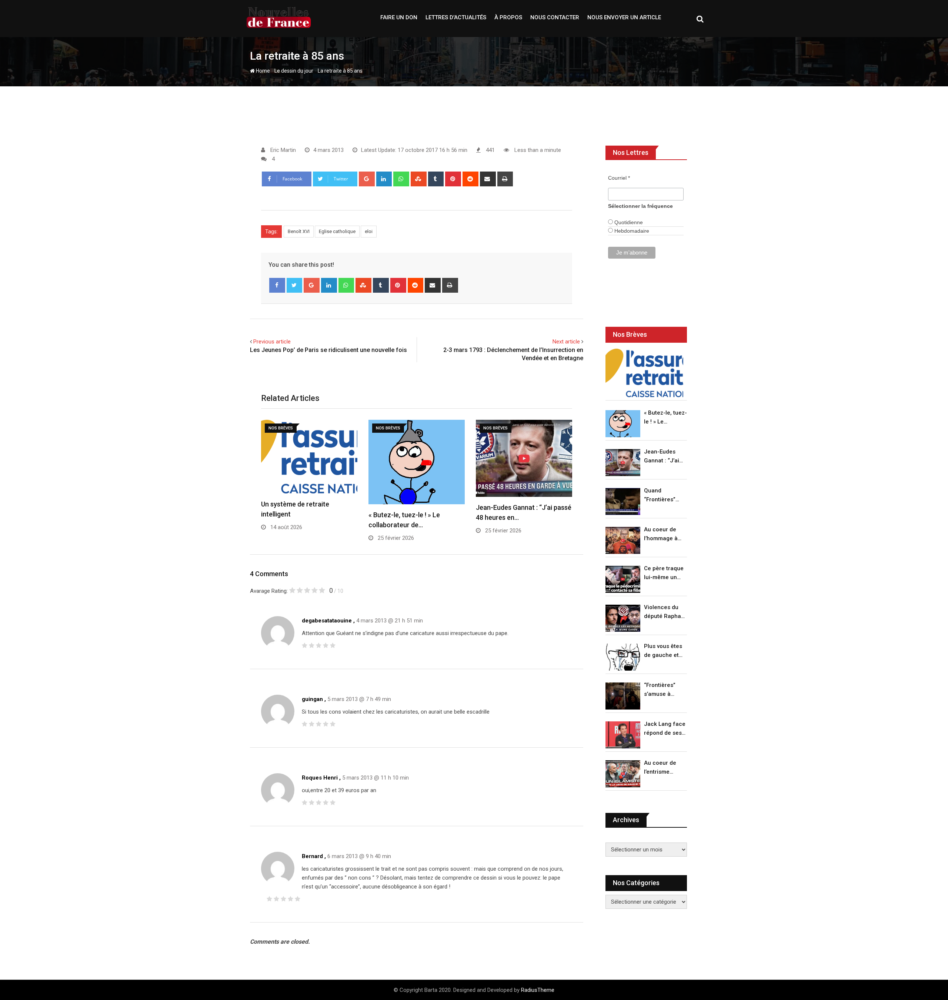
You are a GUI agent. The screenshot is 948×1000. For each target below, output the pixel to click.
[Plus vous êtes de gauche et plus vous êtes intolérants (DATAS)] (622, 657)
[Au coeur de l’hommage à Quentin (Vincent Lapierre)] (622, 540)
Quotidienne (628, 222)
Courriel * (619, 178)
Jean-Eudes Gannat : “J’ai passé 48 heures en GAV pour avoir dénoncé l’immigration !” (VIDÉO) (663, 456)
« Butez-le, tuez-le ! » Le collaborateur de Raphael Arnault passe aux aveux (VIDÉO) (665, 417)
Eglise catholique (337, 231)
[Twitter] (295, 285)
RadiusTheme (537, 990)
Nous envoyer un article (624, 17)
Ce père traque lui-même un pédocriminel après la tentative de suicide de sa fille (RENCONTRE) (664, 573)
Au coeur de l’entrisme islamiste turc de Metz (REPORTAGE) (662, 768)
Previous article (272, 341)
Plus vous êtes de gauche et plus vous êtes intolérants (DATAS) (663, 651)
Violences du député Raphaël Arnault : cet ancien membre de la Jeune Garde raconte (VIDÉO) (665, 612)
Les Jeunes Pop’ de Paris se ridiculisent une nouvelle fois (328, 349)
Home (262, 71)
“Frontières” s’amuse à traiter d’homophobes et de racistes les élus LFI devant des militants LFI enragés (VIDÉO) (663, 690)
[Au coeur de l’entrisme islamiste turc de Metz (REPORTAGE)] (622, 773)
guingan (312, 699)
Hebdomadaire (631, 231)
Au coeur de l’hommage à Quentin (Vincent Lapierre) (661, 534)
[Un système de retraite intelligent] (644, 373)
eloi (369, 231)
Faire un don (398, 17)
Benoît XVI (299, 231)
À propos (508, 17)
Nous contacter (554, 17)
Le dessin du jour (293, 71)
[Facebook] (277, 285)
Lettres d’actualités (455, 17)
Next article (566, 341)
